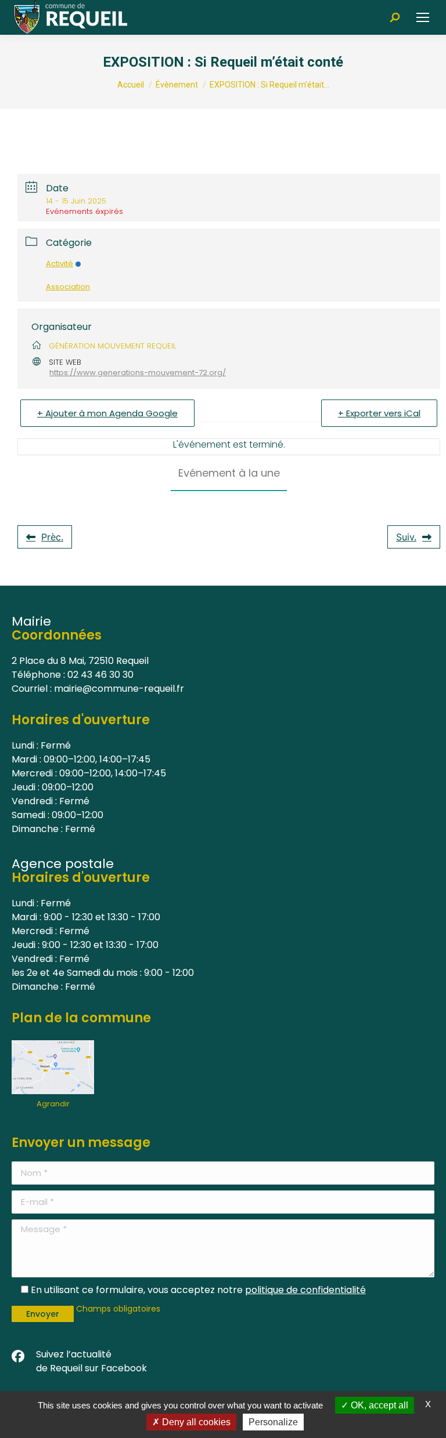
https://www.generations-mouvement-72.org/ (137, 372)
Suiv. (406, 537)
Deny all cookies (195, 1422)
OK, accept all (378, 1405)
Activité (59, 263)
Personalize (273, 1422)
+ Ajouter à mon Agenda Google (107, 413)
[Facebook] (18, 1357)
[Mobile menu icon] (422, 17)
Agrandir (53, 1103)
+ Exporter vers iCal (379, 413)
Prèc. (52, 537)
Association (68, 286)
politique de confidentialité (305, 1290)
